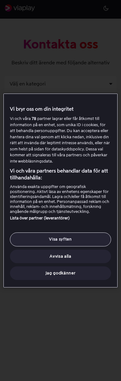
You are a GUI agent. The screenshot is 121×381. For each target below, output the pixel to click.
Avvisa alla (60, 256)
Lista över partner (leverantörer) (40, 218)
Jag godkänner (60, 273)
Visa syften (60, 239)
